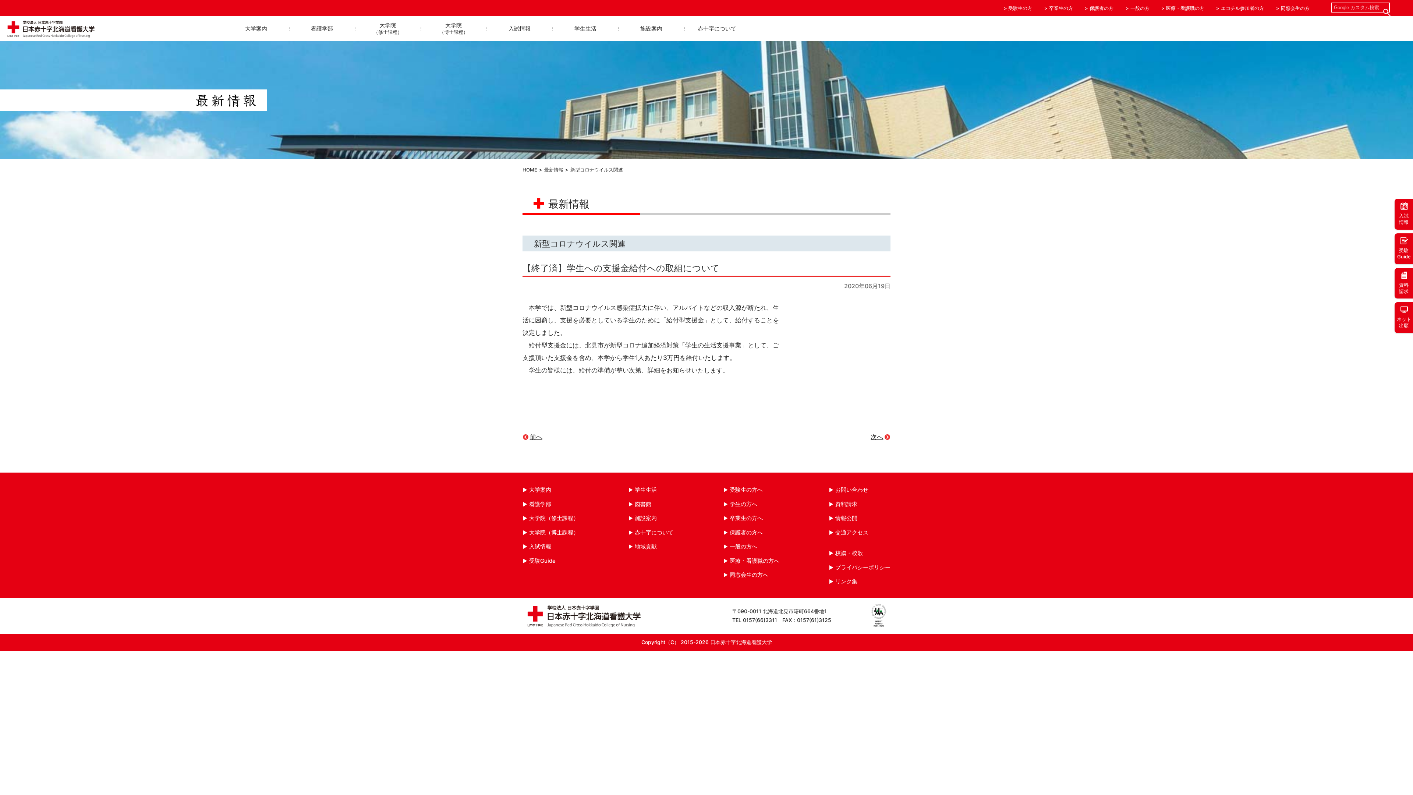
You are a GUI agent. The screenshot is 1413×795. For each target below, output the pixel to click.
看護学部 (322, 28)
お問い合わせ (851, 489)
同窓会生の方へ (749, 574)
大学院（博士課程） (554, 532)
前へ (536, 437)
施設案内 (651, 28)
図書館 (643, 504)
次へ (877, 437)
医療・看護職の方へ (754, 560)
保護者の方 (1101, 8)
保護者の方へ (746, 532)
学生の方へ (743, 504)
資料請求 (846, 504)
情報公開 (846, 518)
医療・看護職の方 (1185, 8)
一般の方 (1140, 8)
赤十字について (717, 28)
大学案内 (256, 28)
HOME (530, 170)
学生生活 (585, 28)
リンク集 (846, 581)
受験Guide (542, 560)
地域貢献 (646, 546)
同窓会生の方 (1295, 8)
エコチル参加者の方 (1242, 8)
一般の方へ (743, 546)
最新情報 (553, 170)
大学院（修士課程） (554, 518)
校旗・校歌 (849, 553)
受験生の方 (1020, 8)
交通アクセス (851, 532)
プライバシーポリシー (862, 567)
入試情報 (520, 28)
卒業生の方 (1061, 8)
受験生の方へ (746, 489)
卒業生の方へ (746, 518)
